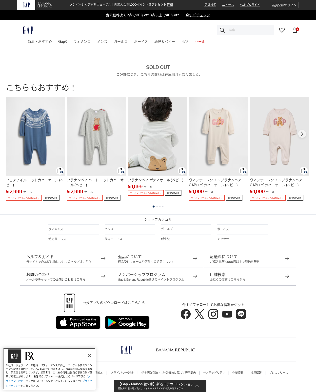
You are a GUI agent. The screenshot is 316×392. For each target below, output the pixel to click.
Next (302, 134)
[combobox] (245, 30)
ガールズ (167, 229)
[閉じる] (89, 355)
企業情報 (237, 373)
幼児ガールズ (57, 239)
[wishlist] (282, 30)
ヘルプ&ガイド (250, 5)
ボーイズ (223, 229)
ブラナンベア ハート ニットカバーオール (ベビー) (95, 182)
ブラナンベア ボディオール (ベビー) (155, 180)
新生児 (165, 239)
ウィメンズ (55, 229)
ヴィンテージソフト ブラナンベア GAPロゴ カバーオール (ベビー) (215, 182)
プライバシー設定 (122, 373)
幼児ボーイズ (113, 239)
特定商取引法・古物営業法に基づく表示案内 (168, 373)
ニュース (228, 5)
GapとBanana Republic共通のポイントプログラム (151, 279)
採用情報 (256, 373)
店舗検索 (210, 5)
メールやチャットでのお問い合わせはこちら (55, 279)
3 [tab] (159, 206)
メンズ (109, 229)
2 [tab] (157, 206)
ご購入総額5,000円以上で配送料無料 (235, 262)
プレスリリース (278, 373)
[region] (49, 369)
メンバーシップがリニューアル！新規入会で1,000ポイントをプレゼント (121, 4)
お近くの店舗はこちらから (227, 279)
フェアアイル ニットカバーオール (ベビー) (35, 182)
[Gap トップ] (25, 30)
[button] (284, 5)
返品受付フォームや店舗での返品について (146, 262)
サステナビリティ (214, 373)
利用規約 (97, 373)
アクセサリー (226, 239)
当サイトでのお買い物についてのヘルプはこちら (58, 262)
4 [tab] (162, 206)
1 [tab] (154, 207)
